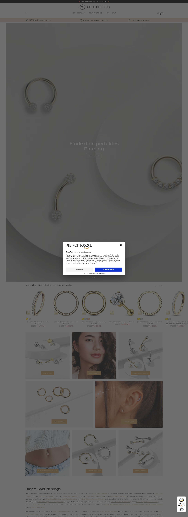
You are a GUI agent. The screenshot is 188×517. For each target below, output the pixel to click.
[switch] (181, 509)
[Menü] (185, 497)
